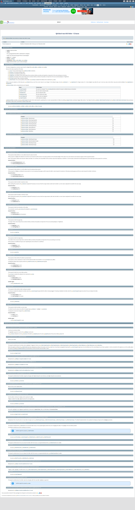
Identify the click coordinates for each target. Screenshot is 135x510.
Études (55, 1)
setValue (28, 82)
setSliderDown (52, 442)
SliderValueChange (71, 419)
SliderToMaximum (90, 345)
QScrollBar (19, 60)
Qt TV (83, 6)
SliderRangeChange (40, 419)
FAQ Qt (55, 6)
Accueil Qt (46, 6)
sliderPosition (12, 79)
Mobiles (61, 3)
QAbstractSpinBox (16, 106)
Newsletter (44, 1)
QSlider (25, 60)
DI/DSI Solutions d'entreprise (12, 3)
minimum (12, 72)
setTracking (17, 437)
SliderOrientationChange (50, 419)
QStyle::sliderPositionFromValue (102, 100)
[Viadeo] (126, 44)
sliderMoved (22, 92)
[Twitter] (128, 44)
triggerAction (69, 100)
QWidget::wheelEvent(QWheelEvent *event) (24, 490)
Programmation (48, 3)
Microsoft (31, 3)
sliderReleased (23, 94)
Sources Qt (74, 6)
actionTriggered (23, 96)
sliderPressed (23, 90)
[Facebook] (129, 44)
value (11, 70)
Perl (84, 5)
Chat (38, 1)
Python (88, 5)
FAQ (30, 1)
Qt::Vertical (21, 209)
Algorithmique (42, 5)
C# (64, 5)
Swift (95, 5)
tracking (11, 78)
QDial (14, 60)
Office (57, 3)
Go (68, 5)
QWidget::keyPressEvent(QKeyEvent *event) (24, 370)
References (93, 22)
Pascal (81, 5)
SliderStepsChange (60, 419)
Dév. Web (39, 3)
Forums (19, 1)
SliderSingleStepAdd (45, 345)
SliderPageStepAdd (64, 345)
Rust (92, 5)
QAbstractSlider (9, 38)
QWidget (13, 58)
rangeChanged (23, 97)
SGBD (53, 3)
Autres (104, 5)
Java (35, 3)
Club (64, 1)
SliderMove (100, 345)
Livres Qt (78, 6)
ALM (27, 3)
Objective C (76, 5)
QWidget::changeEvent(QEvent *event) (23, 358)
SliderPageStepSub (73, 345)
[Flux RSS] (130, 6)
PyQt (86, 6)
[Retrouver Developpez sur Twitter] (132, 6)
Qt (97, 5)
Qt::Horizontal (34, 209)
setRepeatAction (18, 391)
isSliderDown (32, 437)
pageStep (12, 76)
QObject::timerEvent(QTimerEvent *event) (23, 463)
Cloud (21, 3)
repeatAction (24, 414)
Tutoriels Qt (63, 6)
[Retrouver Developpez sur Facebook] (133, 6)
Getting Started (100, 22)
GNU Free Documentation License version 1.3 (25, 495)
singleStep (12, 75)
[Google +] (130, 44)
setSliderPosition (21, 348)
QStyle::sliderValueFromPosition (119, 100)
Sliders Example (38, 106)
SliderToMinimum (82, 345)
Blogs (33, 1)
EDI (43, 3)
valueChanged (23, 89)
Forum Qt (51, 6)
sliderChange (24, 100)
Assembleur (55, 5)
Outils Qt (68, 6)
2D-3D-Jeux (49, 5)
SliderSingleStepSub (55, 345)
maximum (12, 73)
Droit (60, 1)
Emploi (50, 1)
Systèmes (66, 3)
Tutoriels (24, 1)
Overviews (106, 22)
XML (100, 5)
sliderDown (17, 301)
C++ (61, 5)
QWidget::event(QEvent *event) (21, 364)
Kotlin (72, 5)
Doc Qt (59, 6)
